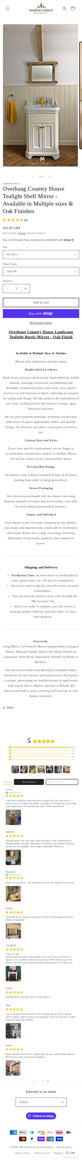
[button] (7, 8)
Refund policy (64, 1147)
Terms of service (42, 1153)
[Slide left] (32, 176)
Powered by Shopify (43, 1147)
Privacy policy (22, 1153)
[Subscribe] (62, 1102)
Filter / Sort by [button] (55, 782)
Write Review (28, 782)
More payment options (41, 322)
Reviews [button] (8, 782)
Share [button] (10, 707)
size (5, 246)
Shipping (21, 233)
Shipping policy (62, 1153)
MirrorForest (25, 1147)
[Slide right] (49, 176)
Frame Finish (10, 264)
